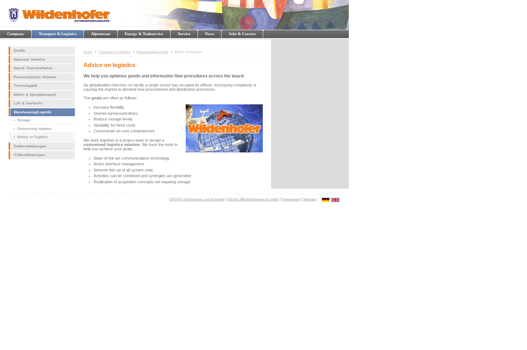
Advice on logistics (32, 137)
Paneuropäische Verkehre (35, 77)
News (209, 34)
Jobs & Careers (242, 34)
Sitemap (310, 199)
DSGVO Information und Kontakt (197, 199)
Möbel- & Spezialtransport (35, 94)
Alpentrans (100, 34)
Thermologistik (25, 86)
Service (184, 34)
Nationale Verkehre (29, 59)
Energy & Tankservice (144, 34)
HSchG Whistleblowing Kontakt (253, 199)
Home (88, 52)
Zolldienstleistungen (30, 146)
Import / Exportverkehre (33, 68)
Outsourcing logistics (34, 129)
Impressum (291, 199)
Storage (23, 120)
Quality (19, 50)
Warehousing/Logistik (33, 112)
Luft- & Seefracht (28, 103)
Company (15, 34)
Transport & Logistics (57, 34)
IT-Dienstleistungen (29, 155)
